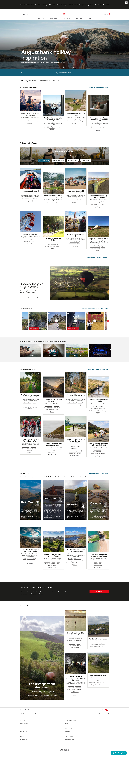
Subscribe (99, 591)
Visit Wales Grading (24, 736)
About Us (22, 734)
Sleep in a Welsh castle (98, 675)
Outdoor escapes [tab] (72, 160)
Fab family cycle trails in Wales (53, 239)
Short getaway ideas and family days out (30, 192)
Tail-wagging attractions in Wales (75, 114)
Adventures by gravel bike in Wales (98, 400)
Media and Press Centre (70, 720)
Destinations (79, 18)
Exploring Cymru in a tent (98, 239)
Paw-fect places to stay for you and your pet (53, 119)
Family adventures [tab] (44, 160)
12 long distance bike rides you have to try (53, 400)
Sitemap (67, 723)
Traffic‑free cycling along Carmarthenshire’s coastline (76, 441)
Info (90, 18)
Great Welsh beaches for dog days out (30, 114)
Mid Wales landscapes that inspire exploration (76, 551)
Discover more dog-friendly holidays (98, 87)
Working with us (23, 739)
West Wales (95, 503)
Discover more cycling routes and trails (97, 369)
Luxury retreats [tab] (86, 160)
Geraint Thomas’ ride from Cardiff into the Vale (30, 440)
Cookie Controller (24, 723)
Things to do (66, 18)
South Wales (50, 498)
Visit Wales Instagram (70, 728)
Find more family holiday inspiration (97, 257)
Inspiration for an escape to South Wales (53, 555)
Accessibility (22, 718)
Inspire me (41, 18)
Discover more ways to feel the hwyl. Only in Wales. (94, 308)
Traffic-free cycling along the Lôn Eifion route (30, 396)
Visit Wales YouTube (69, 734)
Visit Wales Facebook (69, 731)
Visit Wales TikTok (69, 736)
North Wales (27, 502)
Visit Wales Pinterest (69, 739)
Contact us (22, 720)
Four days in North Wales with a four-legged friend (99, 119)
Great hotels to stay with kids (76, 235)
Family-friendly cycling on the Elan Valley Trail (98, 444)
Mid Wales (72, 504)
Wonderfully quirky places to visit (98, 640)
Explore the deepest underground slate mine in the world (75, 678)
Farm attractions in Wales (53, 196)
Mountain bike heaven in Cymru (76, 396)
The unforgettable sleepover (42, 685)
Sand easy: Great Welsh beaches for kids (76, 192)
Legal (21, 728)
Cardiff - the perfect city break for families (98, 196)
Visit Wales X (68, 726)
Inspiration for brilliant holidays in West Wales (99, 555)
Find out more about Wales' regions (98, 473)
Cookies (21, 726)
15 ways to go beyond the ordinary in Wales (76, 634)
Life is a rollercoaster (30, 234)
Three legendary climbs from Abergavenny (53, 444)
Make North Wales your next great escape (30, 551)
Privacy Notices (23, 731)
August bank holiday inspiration (46, 55)
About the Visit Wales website (71, 718)
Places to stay (53, 18)
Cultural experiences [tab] (58, 160)
